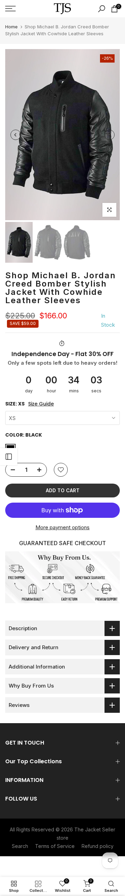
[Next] (109, 135)
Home (11, 26)
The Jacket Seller (94, 829)
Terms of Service (55, 846)
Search (20, 846)
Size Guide (41, 404)
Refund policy (98, 846)
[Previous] (15, 135)
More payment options (62, 527)
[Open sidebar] (8, 456)
